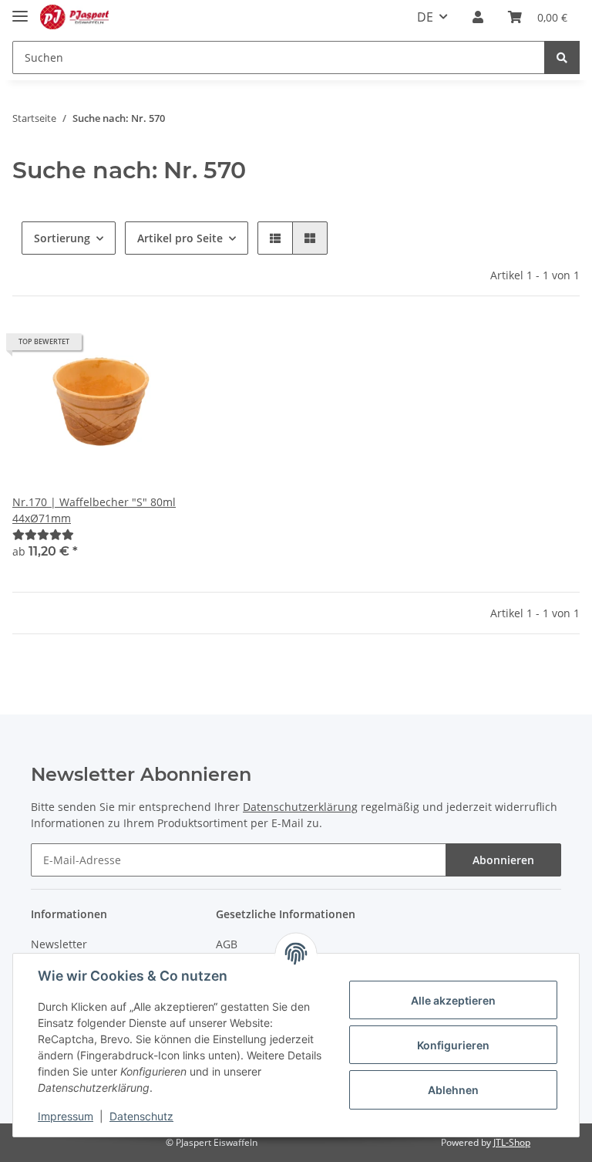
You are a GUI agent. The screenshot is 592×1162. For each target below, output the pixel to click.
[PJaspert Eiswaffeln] (74, 17)
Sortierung (62, 238)
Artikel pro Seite (180, 238)
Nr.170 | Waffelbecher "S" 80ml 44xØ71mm (94, 510)
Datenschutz (141, 1116)
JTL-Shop (511, 1142)
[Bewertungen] (43, 534)
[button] (478, 17)
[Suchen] (562, 57)
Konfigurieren (453, 1045)
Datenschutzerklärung (300, 806)
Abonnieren (503, 860)
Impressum (65, 1116)
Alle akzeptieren (453, 1000)
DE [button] (425, 16)
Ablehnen (453, 1089)
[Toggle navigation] (20, 9)
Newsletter (59, 944)
